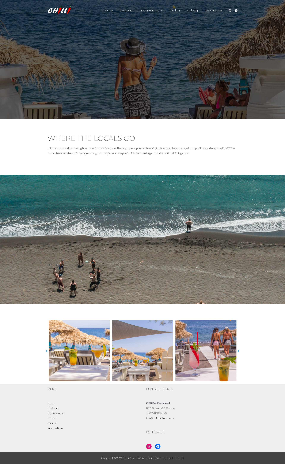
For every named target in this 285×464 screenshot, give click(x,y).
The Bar (175, 10)
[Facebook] (236, 10)
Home (108, 10)
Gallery (192, 10)
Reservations (213, 10)
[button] (47, 351)
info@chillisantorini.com (160, 418)
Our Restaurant (152, 10)
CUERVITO (177, 458)
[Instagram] (229, 10)
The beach (126, 10)
